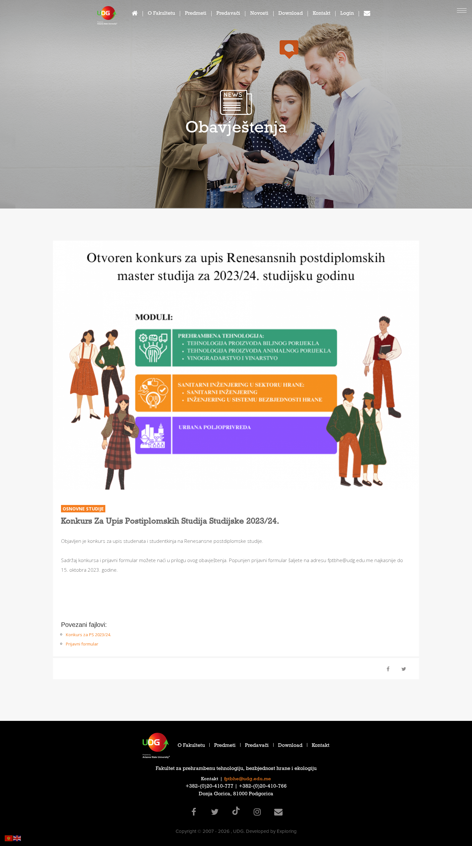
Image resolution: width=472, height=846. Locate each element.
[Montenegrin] (9, 838)
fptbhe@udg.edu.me (247, 779)
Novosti (259, 14)
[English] (17, 838)
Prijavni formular (82, 644)
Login (347, 14)
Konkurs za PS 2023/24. (88, 634)
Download (290, 14)
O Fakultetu (161, 14)
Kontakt (321, 14)
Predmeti (195, 14)
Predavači (228, 14)
